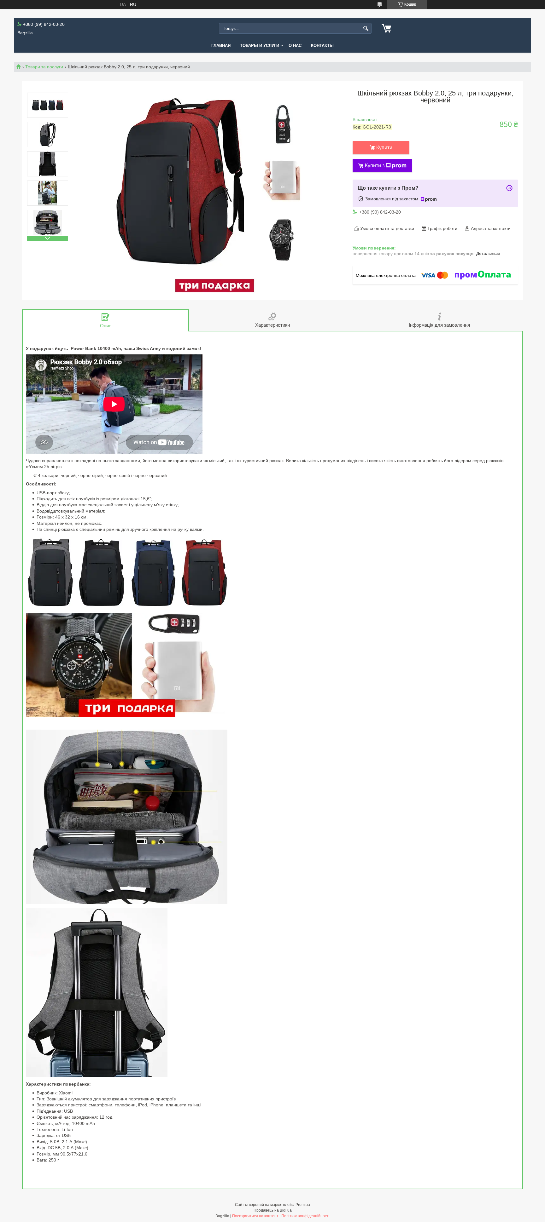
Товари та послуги (44, 66)
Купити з (374, 165)
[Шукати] (366, 28)
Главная (221, 45)
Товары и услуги (259, 45)
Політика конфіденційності (305, 1216)
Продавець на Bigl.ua (273, 1210)
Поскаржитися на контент (255, 1216)
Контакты (322, 45)
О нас (295, 45)
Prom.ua (303, 1204)
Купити (384, 147)
